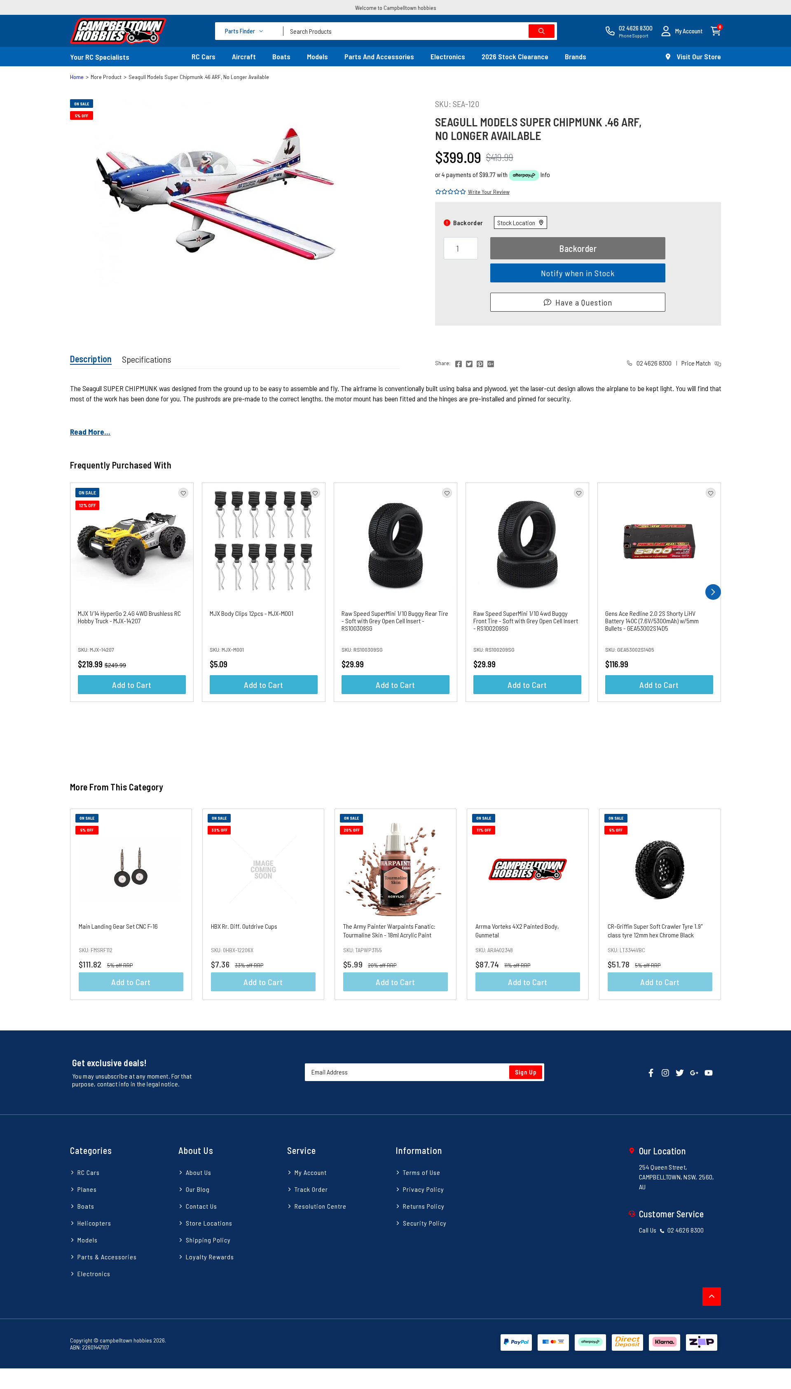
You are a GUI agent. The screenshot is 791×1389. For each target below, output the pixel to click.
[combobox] (420, 31)
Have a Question (583, 302)
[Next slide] (741, 904)
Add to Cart (131, 685)
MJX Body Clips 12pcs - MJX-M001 (251, 613)
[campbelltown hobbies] (118, 31)
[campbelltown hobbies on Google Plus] (694, 1071)
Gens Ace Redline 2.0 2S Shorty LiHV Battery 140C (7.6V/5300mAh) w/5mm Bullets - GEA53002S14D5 (652, 620)
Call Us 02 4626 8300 (671, 1230)
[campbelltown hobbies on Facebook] (651, 1071)
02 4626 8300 (653, 363)
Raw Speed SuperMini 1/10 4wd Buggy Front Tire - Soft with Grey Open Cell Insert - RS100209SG (525, 620)
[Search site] (542, 31)
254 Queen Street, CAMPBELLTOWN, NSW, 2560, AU (676, 1177)
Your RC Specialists (99, 56)
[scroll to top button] (711, 1296)
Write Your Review (489, 191)
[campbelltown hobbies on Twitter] (680, 1071)
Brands (575, 56)
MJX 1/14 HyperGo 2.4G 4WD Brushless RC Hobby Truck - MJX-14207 (129, 617)
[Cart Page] (716, 30)
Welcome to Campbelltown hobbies (395, 7)
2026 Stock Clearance (515, 56)
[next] (713, 592)
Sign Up (526, 1072)
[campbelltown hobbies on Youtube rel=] (708, 1071)
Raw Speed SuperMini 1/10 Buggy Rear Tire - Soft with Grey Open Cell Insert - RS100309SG (395, 620)
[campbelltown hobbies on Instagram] (665, 1071)
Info (545, 174)
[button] (681, 31)
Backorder (578, 248)
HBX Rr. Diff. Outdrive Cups (244, 926)
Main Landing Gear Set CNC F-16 (118, 926)
